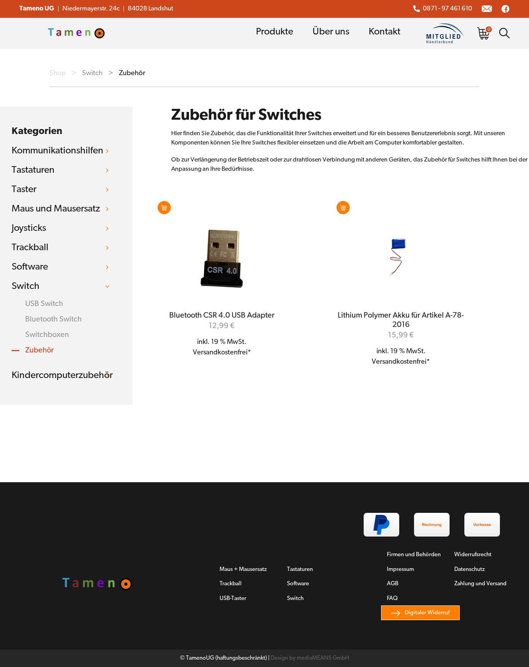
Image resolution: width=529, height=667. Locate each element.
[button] (164, 207)
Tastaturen (33, 170)
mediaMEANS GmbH (323, 658)
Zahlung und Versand (480, 584)
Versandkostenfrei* (222, 352)
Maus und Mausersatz (56, 209)
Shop (58, 73)
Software (30, 267)
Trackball (30, 248)
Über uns (331, 32)
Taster (24, 189)
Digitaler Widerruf (427, 613)
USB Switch (44, 304)
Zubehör (39, 350)
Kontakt (384, 32)
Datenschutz (469, 569)
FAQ (392, 599)
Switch (92, 73)
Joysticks (29, 228)
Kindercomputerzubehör (62, 375)
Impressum (400, 569)
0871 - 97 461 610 (447, 8)
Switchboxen (47, 335)
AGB (392, 584)
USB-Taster (233, 599)
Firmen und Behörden (414, 555)
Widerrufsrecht (472, 555)
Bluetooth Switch (53, 319)
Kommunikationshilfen (57, 151)
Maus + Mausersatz (243, 569)
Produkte (274, 32)
